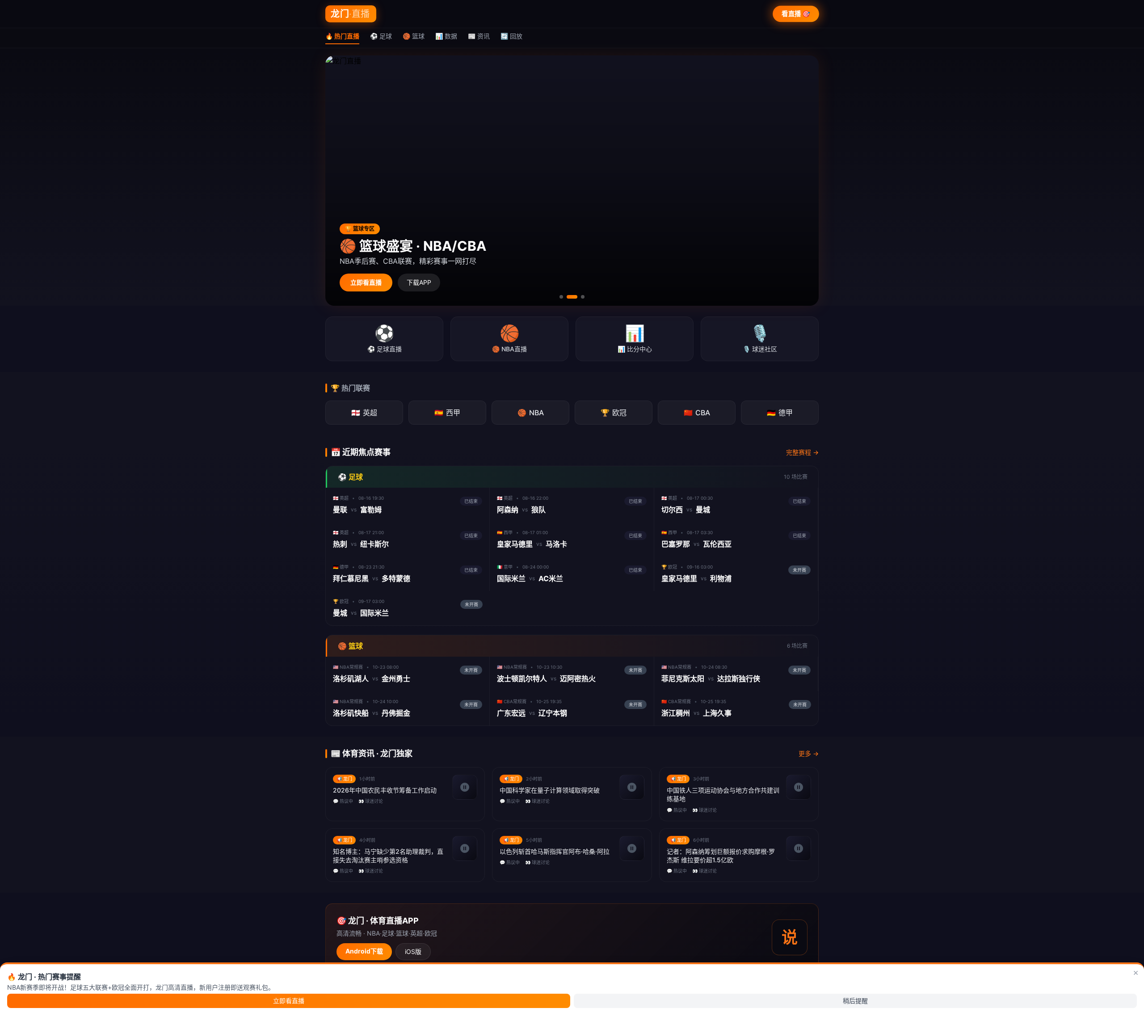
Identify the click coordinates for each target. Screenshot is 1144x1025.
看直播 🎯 (796, 13)
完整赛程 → (802, 452)
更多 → (809, 753)
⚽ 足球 (381, 36)
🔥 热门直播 (342, 36)
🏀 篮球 (414, 36)
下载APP (419, 282)
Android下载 (364, 951)
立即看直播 (366, 282)
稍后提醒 (855, 1000)
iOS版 (413, 951)
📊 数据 (446, 36)
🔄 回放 (511, 36)
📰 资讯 (479, 36)
